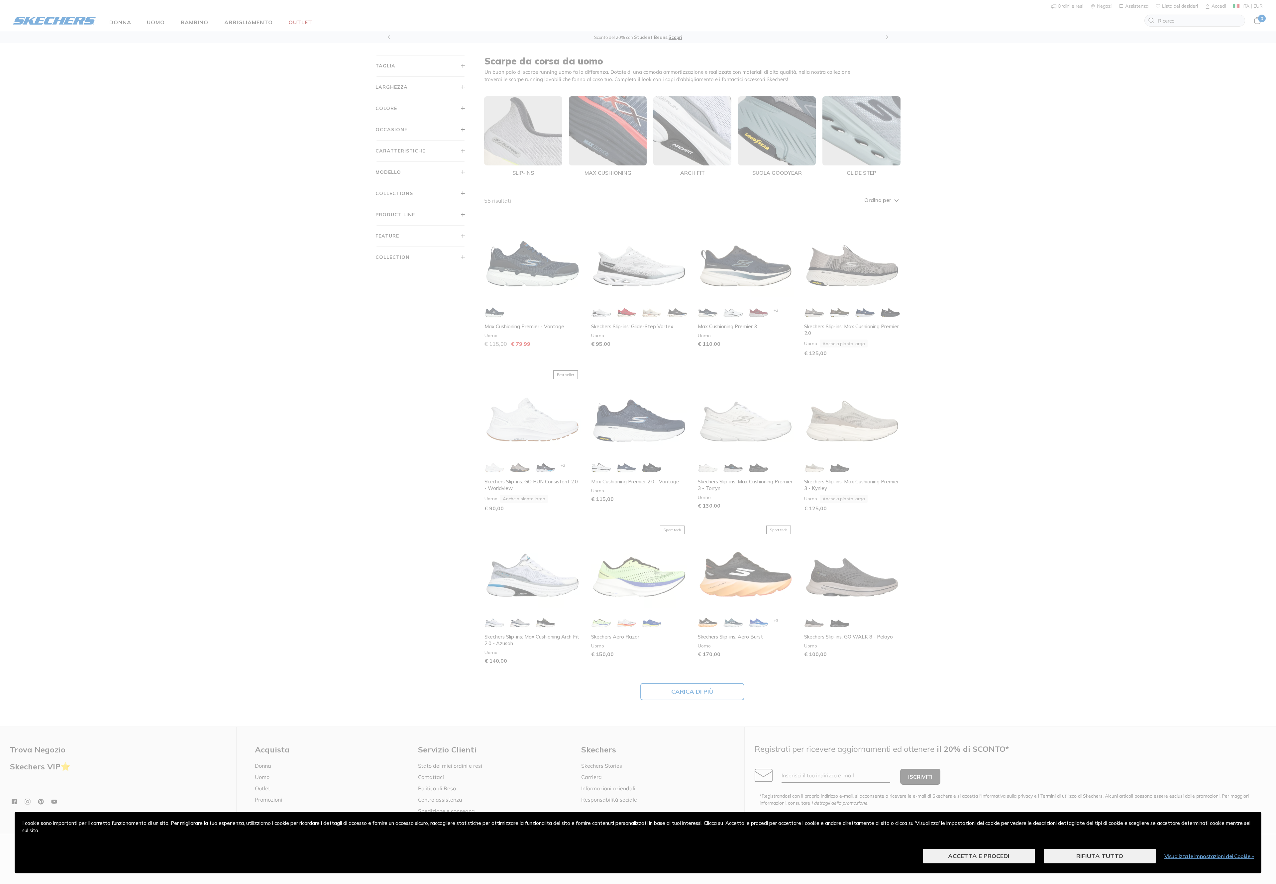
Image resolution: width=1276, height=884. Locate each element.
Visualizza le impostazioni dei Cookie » (1209, 856)
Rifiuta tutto (1099, 856)
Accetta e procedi (979, 856)
